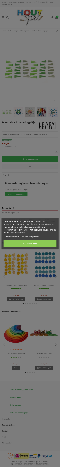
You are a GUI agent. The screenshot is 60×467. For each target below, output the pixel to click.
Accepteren (30, 243)
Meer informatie (11, 236)
